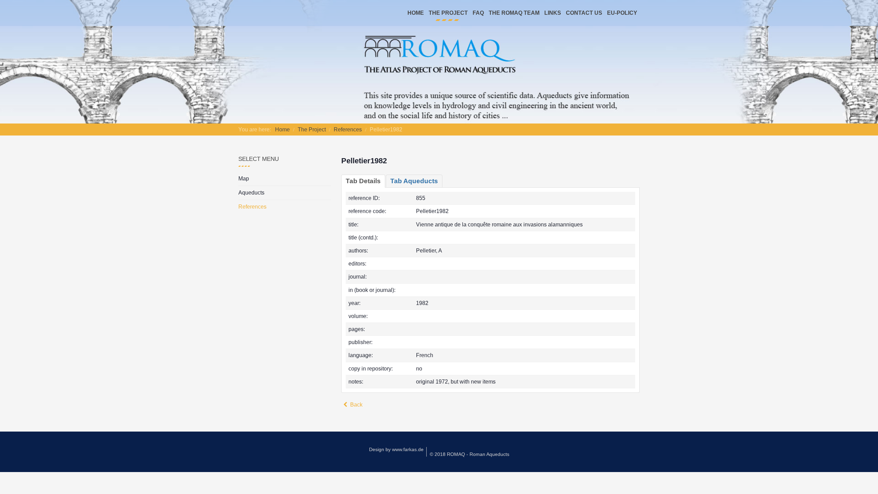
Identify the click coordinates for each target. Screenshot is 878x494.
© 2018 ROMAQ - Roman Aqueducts (469, 454)
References (252, 207)
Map (243, 178)
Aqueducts (251, 193)
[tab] (363, 181)
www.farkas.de (408, 449)
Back (356, 405)
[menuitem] (415, 13)
